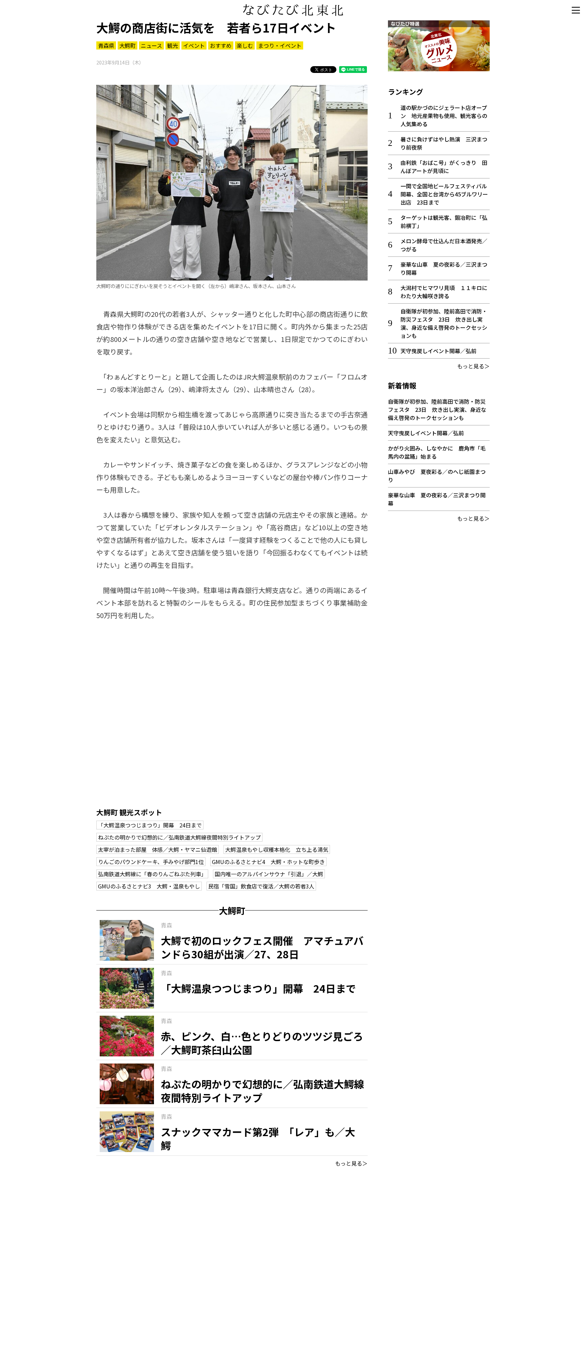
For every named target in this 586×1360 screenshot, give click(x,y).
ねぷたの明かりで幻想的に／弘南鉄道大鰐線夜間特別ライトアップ (179, 837)
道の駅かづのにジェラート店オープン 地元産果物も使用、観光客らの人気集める (444, 115)
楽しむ (245, 45)
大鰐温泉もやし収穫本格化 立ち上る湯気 (276, 849)
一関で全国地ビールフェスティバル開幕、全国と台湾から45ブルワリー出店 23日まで (444, 194)
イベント (194, 45)
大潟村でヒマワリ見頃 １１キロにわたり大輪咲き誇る (444, 292)
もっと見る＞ (351, 1163)
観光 (172, 45)
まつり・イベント (279, 45)
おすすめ (221, 45)
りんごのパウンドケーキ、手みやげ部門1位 (151, 862)
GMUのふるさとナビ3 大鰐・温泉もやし (149, 886)
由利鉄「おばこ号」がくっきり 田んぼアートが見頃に (444, 166)
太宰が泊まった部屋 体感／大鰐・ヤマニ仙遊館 (157, 849)
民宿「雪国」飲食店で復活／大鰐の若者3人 (261, 886)
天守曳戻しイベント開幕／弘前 (438, 351)
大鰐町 (127, 45)
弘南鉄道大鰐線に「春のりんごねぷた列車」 (152, 874)
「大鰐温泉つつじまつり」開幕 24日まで (150, 825)
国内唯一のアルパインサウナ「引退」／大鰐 (269, 874)
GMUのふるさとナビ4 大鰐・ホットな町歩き (268, 862)
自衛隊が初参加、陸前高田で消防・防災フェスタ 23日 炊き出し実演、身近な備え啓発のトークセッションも (444, 323)
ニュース (151, 45)
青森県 (106, 45)
